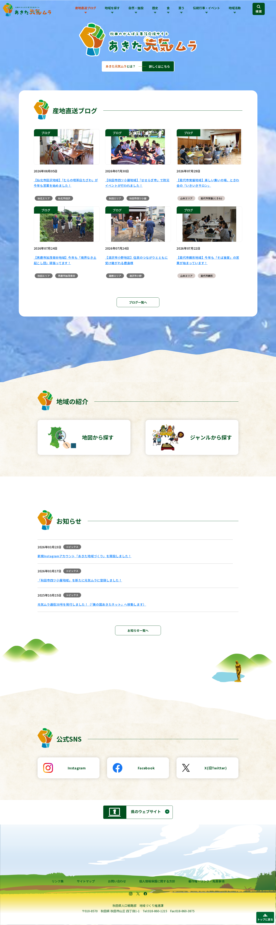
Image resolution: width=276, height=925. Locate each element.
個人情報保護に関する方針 (157, 881)
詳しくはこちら (159, 66)
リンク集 (58, 881)
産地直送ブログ (85, 8)
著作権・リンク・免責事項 (206, 881)
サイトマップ (86, 881)
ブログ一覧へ (138, 302)
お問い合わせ (117, 881)
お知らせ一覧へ (138, 630)
